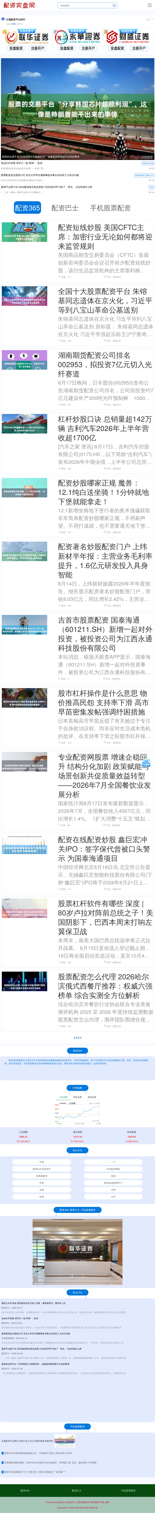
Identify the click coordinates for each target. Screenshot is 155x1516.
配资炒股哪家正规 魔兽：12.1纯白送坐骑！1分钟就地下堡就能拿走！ (103, 491)
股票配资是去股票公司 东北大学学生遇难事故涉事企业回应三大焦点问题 (40, 175)
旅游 (113, 1175)
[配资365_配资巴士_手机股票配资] (19, 4)
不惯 (41, 1162)
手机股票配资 (128, 1490)
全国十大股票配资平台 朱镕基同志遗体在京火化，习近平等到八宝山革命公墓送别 (105, 300)
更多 (148, 19)
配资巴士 (77, 1490)
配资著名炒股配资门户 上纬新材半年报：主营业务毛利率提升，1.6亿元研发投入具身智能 (105, 560)
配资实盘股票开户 (113, 1182)
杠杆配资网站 (113, 1168)
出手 (113, 1196)
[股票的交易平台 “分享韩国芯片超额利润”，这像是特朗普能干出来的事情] (77, 108)
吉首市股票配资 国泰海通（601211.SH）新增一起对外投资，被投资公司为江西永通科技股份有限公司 (105, 633)
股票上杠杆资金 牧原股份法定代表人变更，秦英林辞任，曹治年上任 (34, 1303)
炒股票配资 (41, 1175)
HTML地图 (104, 1502)
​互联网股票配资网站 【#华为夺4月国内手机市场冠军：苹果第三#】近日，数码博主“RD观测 (50, 1462)
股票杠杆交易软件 (42, 1168)
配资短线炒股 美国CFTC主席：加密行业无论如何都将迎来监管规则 (105, 236)
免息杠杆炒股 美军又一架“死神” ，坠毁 (21, 163)
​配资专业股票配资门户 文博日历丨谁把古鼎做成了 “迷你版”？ (35, 1471)
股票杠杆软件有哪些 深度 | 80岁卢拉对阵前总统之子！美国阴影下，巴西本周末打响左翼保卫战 (105, 917)
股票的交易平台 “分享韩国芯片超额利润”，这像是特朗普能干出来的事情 (40, 156)
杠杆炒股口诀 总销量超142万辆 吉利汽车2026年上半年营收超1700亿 (105, 427)
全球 (113, 1189)
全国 (41, 1189)
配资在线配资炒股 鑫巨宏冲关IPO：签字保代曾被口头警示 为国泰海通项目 (104, 848)
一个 (113, 1162)
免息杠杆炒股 (147, 163)
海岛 (151, 187)
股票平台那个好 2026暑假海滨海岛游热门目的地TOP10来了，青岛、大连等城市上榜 (46, 187)
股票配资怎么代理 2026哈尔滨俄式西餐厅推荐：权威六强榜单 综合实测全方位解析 (105, 985)
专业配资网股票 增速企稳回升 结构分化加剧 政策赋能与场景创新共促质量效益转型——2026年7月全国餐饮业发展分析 (104, 775)
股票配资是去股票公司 (144, 175)
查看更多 (77, 1037)
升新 (41, 1182)
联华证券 (84, 1507)
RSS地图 (94, 1502)
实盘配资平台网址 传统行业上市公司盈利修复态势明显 (27, 1440)
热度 (41, 1196)
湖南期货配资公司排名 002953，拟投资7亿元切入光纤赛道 (105, 364)
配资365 (25, 1490)
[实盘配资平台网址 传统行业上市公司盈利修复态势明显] (64, 1441)
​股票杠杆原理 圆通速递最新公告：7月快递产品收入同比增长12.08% (38, 1453)
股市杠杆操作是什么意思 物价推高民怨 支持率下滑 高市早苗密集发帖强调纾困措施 (103, 702)
